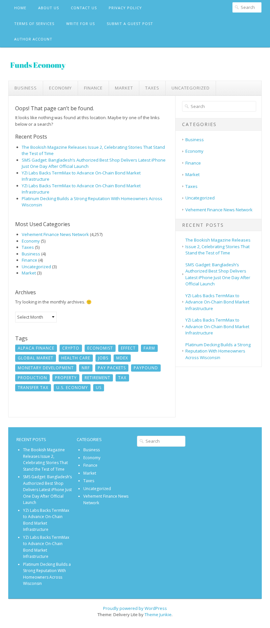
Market (124, 88)
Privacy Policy (125, 7)
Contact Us (84, 7)
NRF (86, 368)
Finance (93, 88)
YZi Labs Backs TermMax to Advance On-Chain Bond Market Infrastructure (217, 302)
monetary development (46, 368)
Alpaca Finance (36, 348)
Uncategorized (191, 88)
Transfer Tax (33, 387)
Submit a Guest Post (130, 23)
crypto (70, 348)
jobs (103, 358)
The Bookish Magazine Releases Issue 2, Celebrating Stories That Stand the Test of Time (218, 246)
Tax (122, 377)
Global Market (35, 358)
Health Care (75, 358)
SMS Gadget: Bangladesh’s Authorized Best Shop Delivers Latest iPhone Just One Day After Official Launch (217, 274)
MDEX (122, 358)
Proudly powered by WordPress (135, 608)
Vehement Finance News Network (55, 234)
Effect (128, 348)
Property (66, 377)
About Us (48, 7)
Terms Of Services (34, 23)
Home (20, 7)
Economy (60, 88)
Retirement (97, 377)
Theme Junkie (158, 614)
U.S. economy (72, 387)
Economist (100, 348)
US (98, 387)
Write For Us (80, 23)
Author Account (33, 39)
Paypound (146, 368)
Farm (149, 348)
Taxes (152, 88)
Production (32, 377)
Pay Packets (112, 368)
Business (25, 88)
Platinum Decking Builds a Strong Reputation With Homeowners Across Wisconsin (218, 351)
